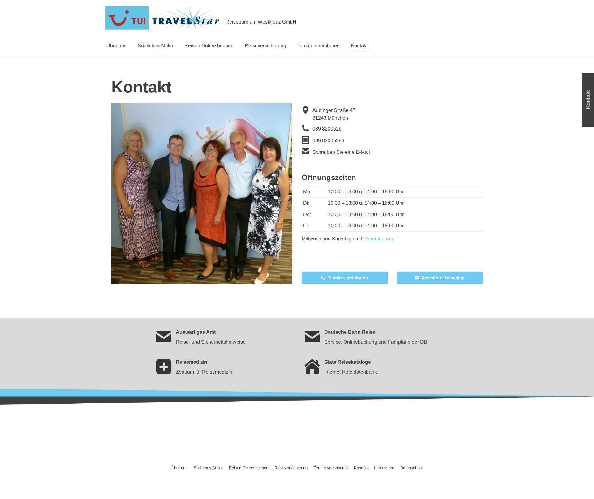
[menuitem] (116, 45)
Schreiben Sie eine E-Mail (341, 152)
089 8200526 (327, 128)
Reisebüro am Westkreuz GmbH (261, 21)
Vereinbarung (379, 238)
